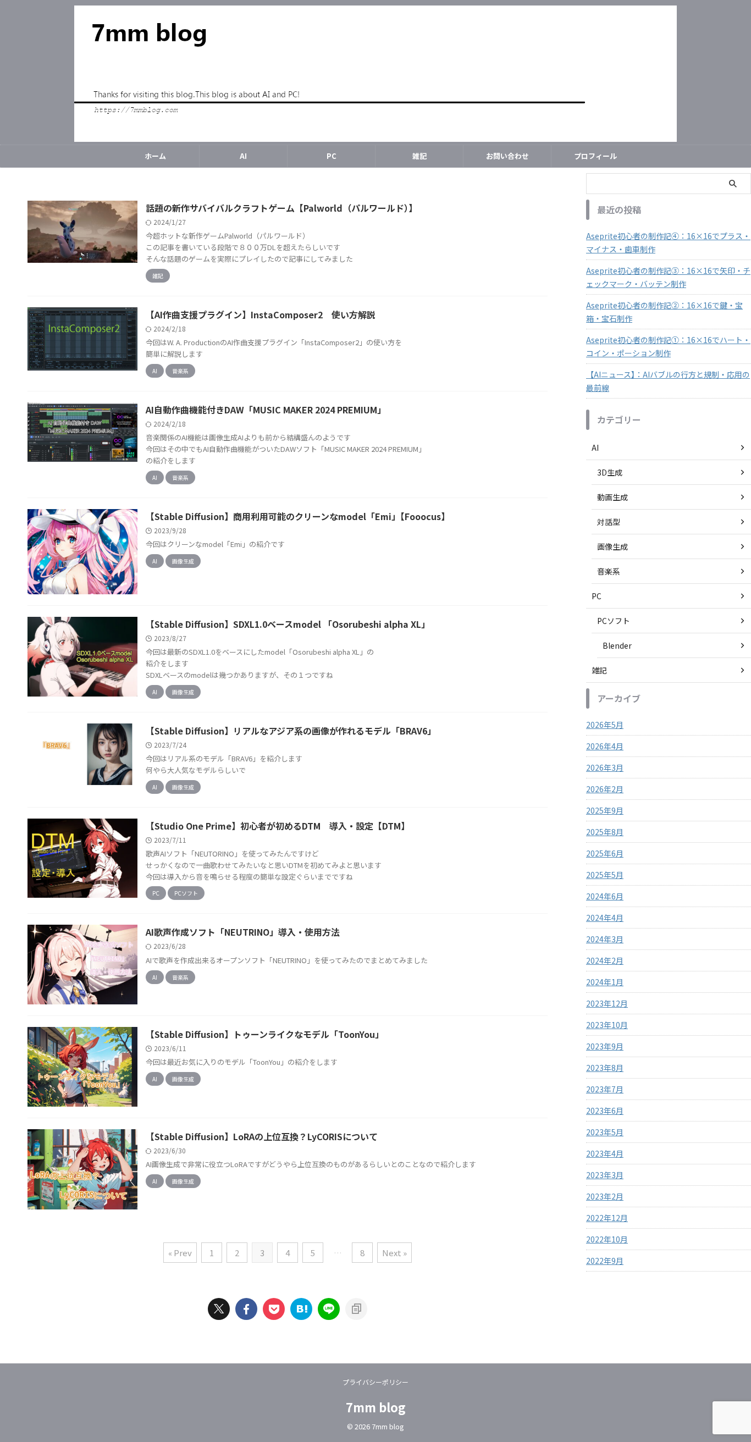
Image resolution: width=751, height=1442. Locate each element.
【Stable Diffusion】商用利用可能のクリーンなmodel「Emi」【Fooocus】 (298, 516)
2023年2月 (604, 1196)
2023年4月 (604, 1153)
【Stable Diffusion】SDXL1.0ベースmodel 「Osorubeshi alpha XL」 (288, 624)
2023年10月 (607, 1024)
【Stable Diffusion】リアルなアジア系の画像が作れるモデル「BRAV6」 (291, 730)
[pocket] (274, 1309)
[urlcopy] (356, 1309)
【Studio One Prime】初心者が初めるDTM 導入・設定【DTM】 (278, 825)
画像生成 (612, 546)
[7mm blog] (301, 1309)
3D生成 (609, 472)
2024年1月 (604, 981)
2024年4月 (604, 917)
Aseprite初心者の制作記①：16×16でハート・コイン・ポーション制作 (668, 346)
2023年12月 (607, 1003)
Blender (617, 645)
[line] (329, 1309)
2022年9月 (604, 1260)
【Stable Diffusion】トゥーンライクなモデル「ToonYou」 (265, 1034)
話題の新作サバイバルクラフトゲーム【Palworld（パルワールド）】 (281, 207)
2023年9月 (604, 1046)
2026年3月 (604, 767)
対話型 (608, 521)
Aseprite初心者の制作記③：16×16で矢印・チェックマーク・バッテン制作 (668, 277)
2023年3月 (604, 1174)
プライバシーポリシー (375, 1381)
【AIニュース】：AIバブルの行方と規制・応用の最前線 (668, 381)
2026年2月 (604, 788)
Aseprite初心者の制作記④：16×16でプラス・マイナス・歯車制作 (668, 242)
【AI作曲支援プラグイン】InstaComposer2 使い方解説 (260, 314)
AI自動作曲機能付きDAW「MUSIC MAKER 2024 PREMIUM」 (266, 409)
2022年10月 (607, 1239)
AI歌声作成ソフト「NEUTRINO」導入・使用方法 (243, 931)
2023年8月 (604, 1067)
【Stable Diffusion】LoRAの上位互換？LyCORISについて (262, 1136)
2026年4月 (604, 746)
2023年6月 (604, 1110)
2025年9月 (604, 810)
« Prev (180, 1252)
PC (331, 156)
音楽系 (608, 571)
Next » (394, 1252)
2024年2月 (604, 960)
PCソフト (613, 620)
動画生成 (612, 496)
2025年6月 (604, 853)
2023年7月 (604, 1089)
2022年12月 (607, 1217)
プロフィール (595, 156)
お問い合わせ (507, 156)
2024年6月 (604, 896)
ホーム (155, 156)
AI (243, 156)
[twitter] (219, 1309)
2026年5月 (604, 724)
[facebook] (246, 1309)
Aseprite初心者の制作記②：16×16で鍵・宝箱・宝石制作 (664, 312)
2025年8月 (604, 831)
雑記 (419, 156)
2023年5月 (604, 1131)
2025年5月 (604, 874)
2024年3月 (604, 938)
